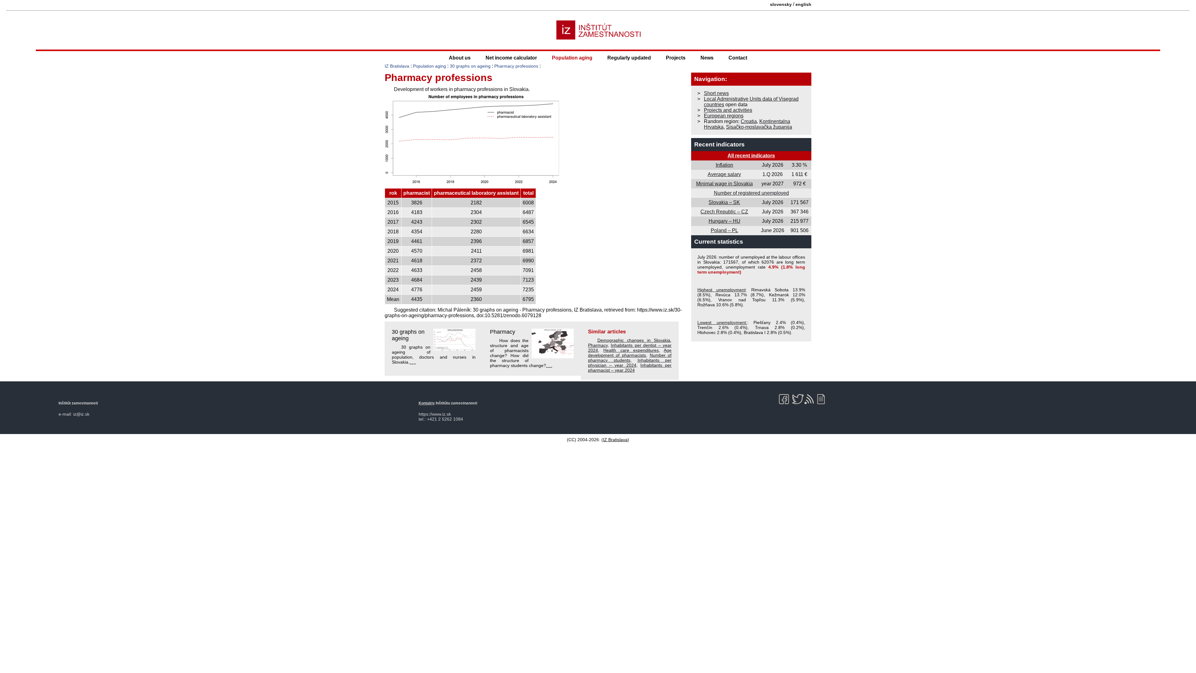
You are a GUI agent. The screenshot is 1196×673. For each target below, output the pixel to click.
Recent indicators (719, 144)
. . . (413, 362)
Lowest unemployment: (722, 322)
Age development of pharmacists (630, 353)
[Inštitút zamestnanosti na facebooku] (785, 399)
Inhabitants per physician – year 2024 (630, 363)
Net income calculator (511, 57)
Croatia (749, 121)
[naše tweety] (798, 399)
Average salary (724, 174)
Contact (738, 57)
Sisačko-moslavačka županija (759, 127)
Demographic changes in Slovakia (634, 340)
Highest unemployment (721, 289)
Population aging (572, 57)
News (707, 57)
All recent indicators (751, 155)
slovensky (781, 4)
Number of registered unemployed (751, 193)
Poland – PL (724, 230)
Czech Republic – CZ (724, 211)
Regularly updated (629, 57)
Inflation (724, 165)
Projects (676, 57)
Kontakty (427, 403)
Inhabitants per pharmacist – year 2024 (630, 368)
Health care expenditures (631, 350)
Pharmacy (502, 332)
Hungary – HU (724, 221)
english (803, 4)
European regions (723, 115)
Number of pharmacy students (630, 358)
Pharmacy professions (516, 66)
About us (460, 57)
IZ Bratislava (397, 66)
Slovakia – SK (724, 202)
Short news (716, 93)
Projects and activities (728, 110)
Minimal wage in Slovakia (724, 183)
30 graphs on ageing (470, 66)
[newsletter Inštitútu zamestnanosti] (823, 399)
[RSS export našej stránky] (810, 399)
